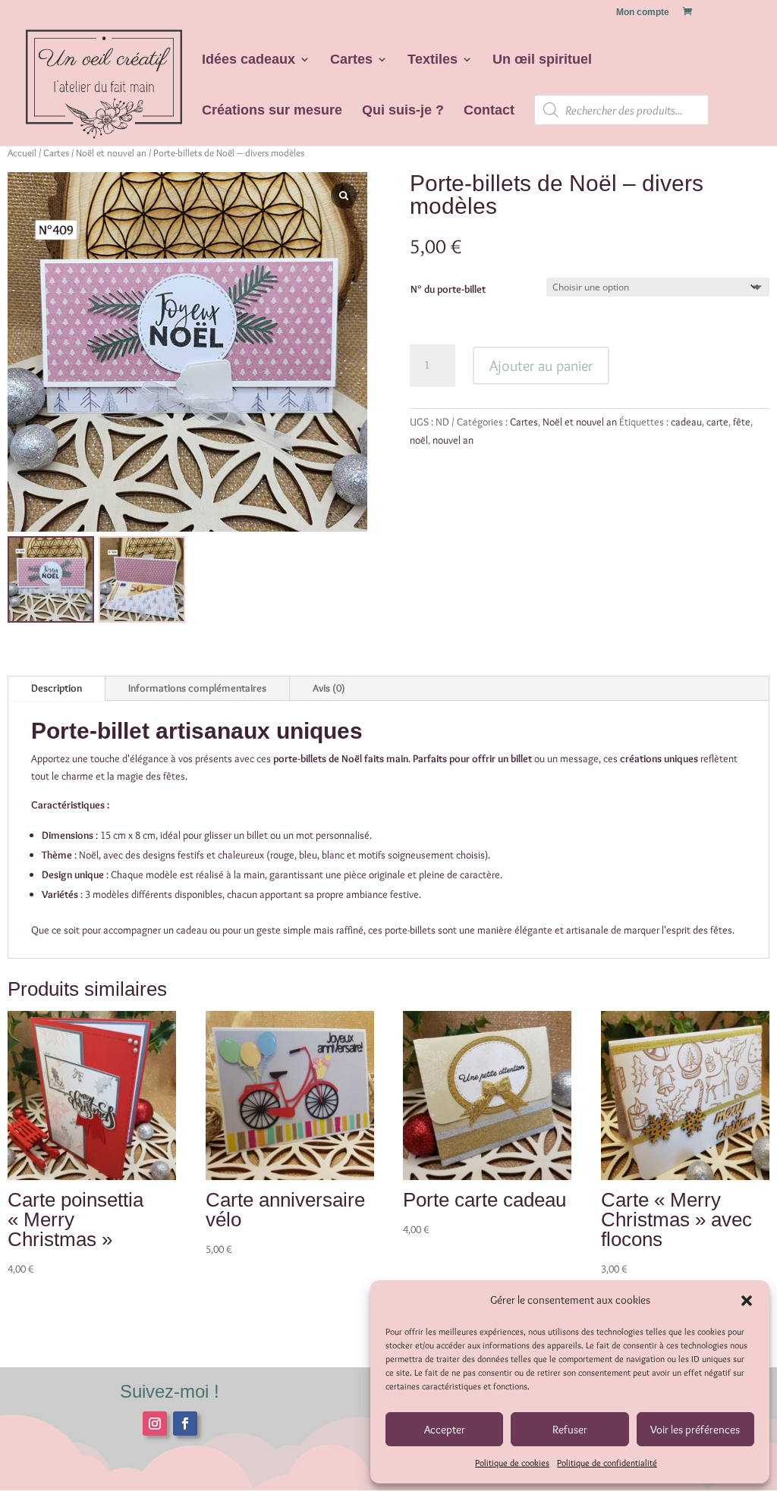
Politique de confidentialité (607, 1462)
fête (741, 421)
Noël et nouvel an (111, 153)
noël (419, 440)
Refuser (569, 1429)
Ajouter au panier (541, 365)
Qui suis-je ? (403, 111)
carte (717, 421)
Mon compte (642, 12)
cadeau (686, 421)
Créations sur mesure (272, 111)
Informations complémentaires (197, 688)
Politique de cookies (512, 1462)
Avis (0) (329, 688)
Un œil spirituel (542, 60)
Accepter (444, 1429)
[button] (746, 1300)
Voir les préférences (695, 1429)
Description (56, 688)
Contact (489, 111)
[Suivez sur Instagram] (155, 1423)
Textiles (432, 60)
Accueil (22, 153)
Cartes (351, 60)
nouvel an (453, 440)
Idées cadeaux (248, 60)
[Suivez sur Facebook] (185, 1423)
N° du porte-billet (448, 289)
